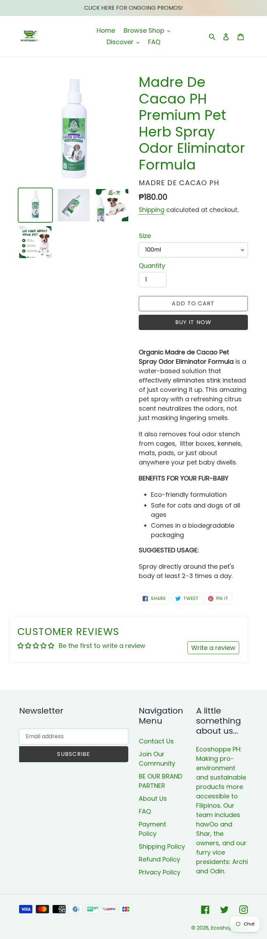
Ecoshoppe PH (229, 927)
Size (145, 235)
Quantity (152, 265)
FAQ (145, 811)
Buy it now (193, 322)
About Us (153, 798)
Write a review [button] (213, 647)
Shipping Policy (162, 846)
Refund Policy (159, 859)
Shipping (151, 210)
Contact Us (156, 741)
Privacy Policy (159, 872)
